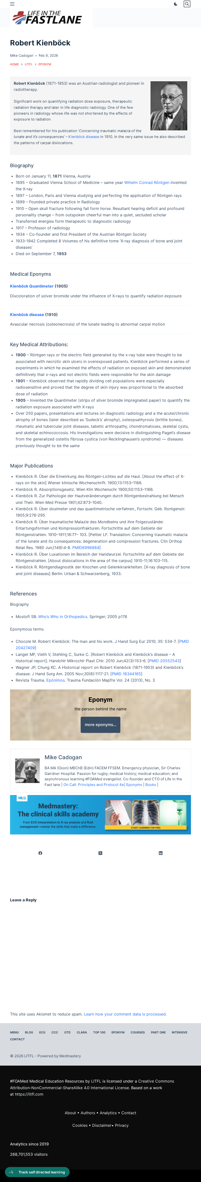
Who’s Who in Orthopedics (62, 616)
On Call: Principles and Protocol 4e (93, 784)
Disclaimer (102, 1125)
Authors (88, 1112)
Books (150, 784)
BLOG (29, 1032)
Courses (138, 1032)
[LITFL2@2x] (100, 814)
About (70, 1112)
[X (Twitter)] (101, 853)
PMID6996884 (85, 547)
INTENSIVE (179, 1032)
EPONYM (118, 1032)
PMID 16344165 (126, 673)
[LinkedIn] (161, 853)
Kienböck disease (83, 137)
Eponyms (134, 784)
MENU (14, 1032)
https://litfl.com (29, 1094)
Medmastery (70, 1056)
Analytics (108, 1112)
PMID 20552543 (164, 660)
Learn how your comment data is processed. (125, 1014)
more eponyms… (100, 724)
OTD (67, 1032)
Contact (17, 1039)
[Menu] (12, 4)
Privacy (122, 1125)
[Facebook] (40, 853)
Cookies (80, 1125)
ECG (42, 1032)
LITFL (96, 1081)
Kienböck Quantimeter (32, 286)
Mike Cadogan (63, 757)
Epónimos (55, 680)
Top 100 (99, 1032)
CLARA (82, 1032)
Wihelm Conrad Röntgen (146, 182)
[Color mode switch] (174, 3)
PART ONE (158, 1032)
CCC (54, 1032)
